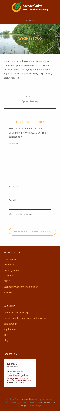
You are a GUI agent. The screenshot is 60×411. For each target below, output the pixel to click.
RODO (7, 281)
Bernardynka (28, 399)
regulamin (9, 275)
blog (6, 340)
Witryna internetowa (20, 214)
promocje (9, 264)
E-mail (13, 200)
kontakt (8, 292)
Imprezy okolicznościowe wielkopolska (25, 318)
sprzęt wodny (11, 323)
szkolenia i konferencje (16, 312)
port (6, 334)
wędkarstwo (10, 329)
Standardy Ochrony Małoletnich (21, 286)
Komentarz (16, 143)
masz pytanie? (11, 270)
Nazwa (13, 186)
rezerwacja (10, 259)
